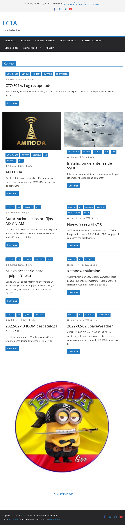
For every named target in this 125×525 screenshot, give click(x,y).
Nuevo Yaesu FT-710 (84, 224)
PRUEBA (50, 47)
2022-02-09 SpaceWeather (90, 326)
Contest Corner (91, 40)
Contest (35, 74)
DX (46, 155)
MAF (106, 152)
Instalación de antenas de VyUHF (89, 165)
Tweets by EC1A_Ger (62, 493)
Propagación (103, 315)
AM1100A (13, 171)
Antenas (25, 74)
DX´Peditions (30, 47)
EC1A (9, 23)
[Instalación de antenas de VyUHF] (93, 129)
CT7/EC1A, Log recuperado (77, 3)
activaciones (12, 74)
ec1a (32, 79)
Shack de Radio (68, 40)
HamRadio (47, 74)
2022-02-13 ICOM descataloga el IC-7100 (31, 328)
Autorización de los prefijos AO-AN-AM (29, 221)
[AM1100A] (31, 131)
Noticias (25, 40)
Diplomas (37, 155)
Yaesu (86, 213)
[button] (102, 40)
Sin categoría (62, 74)
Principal (10, 40)
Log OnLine (11, 47)
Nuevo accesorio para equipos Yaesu (24, 273)
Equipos (89, 207)
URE (20, 161)
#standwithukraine (83, 270)
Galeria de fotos (45, 40)
